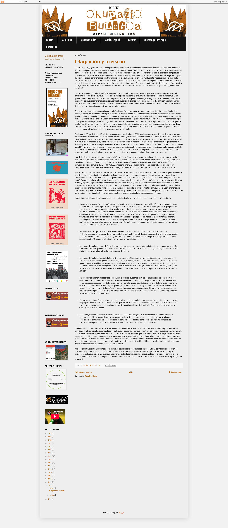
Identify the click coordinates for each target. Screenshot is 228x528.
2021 (50, 450)
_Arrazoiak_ (67, 40)
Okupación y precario (57, 491)
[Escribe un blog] (108, 365)
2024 (50, 440)
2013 (50, 475)
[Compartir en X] (110, 365)
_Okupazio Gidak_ (88, 40)
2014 (50, 472)
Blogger (121, 513)
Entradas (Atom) (91, 376)
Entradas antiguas (175, 372)
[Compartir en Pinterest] (115, 365)
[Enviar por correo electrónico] (106, 365)
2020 (50, 453)
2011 (50, 482)
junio (52, 488)
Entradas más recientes (83, 372)
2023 (50, 443)
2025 (50, 437)
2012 (50, 479)
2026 (50, 433)
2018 (50, 459)
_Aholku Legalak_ (113, 40)
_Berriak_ (49, 40)
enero (52, 495)
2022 (50, 446)
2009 (50, 499)
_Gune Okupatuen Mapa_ (155, 40)
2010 (50, 485)
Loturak (132, 40)
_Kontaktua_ (51, 47)
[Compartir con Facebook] (113, 365)
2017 (50, 463)
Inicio (131, 372)
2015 (50, 469)
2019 (50, 456)
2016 (50, 466)
